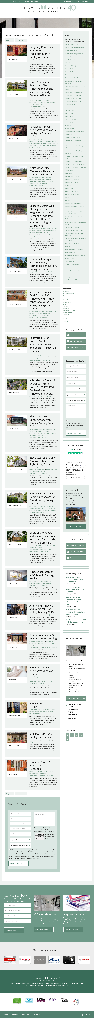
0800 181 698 (72, 718)
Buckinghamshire (68, 294)
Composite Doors (51, 709)
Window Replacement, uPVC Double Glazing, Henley (42, 575)
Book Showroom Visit (42, 929)
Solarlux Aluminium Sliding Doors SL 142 (40, 551)
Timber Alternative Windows (50, 143)
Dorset (65, 296)
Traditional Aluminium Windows (42, 237)
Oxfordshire (67, 312)
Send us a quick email (76, 347)
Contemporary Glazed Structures (75, 86)
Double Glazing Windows (36, 102)
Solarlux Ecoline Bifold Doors (37, 106)
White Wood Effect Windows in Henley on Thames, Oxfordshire (42, 171)
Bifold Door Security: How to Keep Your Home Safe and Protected (75, 579)
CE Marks (6, 1014)
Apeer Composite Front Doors (37, 60)
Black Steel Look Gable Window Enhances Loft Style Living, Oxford (42, 461)
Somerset (66, 315)
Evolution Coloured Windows (37, 141)
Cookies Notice (14, 1014)
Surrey (65, 317)
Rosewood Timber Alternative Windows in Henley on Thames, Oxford (42, 131)
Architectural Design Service (74, 54)
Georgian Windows (45, 179)
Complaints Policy (25, 1014)
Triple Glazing (33, 239)
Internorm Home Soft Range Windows (74, 152)
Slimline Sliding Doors (35, 358)
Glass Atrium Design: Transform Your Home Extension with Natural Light (74, 600)
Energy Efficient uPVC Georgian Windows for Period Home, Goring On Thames (42, 498)
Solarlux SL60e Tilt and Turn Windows (74, 234)
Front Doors (49, 62)
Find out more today (75, 526)
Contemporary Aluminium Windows (38, 100)
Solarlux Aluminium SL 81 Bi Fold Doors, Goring (43, 636)
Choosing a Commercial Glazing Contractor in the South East (75, 589)
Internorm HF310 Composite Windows (46, 230)
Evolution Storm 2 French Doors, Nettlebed (39, 765)
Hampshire (66, 300)
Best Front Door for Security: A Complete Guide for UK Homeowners (75, 612)
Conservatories (33, 429)
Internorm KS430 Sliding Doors (75, 164)
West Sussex (66, 319)
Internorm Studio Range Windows (38, 232)
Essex (64, 298)
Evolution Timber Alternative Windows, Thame (41, 671)
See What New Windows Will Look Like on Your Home (76, 621)
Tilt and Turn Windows (72, 243)
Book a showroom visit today (76, 698)
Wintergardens (69, 277)
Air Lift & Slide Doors (34, 740)
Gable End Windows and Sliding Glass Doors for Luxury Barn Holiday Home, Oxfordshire (43, 537)
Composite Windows (35, 228)
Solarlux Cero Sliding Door (36, 104)
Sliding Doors (45, 435)
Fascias (67, 107)
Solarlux (52, 102)
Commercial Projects (46, 615)
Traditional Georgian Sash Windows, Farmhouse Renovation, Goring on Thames (43, 264)
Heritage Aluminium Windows (49, 228)
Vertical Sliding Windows (72, 265)
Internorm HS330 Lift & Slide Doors (74, 157)
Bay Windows (33, 177)
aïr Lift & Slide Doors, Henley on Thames (41, 735)
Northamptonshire (69, 310)
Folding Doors (33, 643)
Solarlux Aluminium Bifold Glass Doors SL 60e (75, 208)
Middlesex (66, 308)
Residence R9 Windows (72, 179)
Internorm (32, 230)
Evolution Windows (51, 141)
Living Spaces (47, 433)
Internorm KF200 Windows (73, 161)
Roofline (68, 185)
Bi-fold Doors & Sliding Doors (37, 641)
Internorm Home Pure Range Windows (74, 147)
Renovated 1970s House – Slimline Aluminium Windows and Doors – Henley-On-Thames (43, 344)
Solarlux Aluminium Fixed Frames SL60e (40, 549)
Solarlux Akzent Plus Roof (73, 203)
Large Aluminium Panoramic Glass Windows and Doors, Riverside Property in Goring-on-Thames (41, 88)
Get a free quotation (76, 341)
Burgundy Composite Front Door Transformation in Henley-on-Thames (41, 52)
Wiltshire (66, 321)
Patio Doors (47, 102)
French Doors (49, 771)
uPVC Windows (34, 145)
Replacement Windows (35, 143)
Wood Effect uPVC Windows (36, 148)
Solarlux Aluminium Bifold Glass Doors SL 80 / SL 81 (43, 647)
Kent (64, 304)
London (65, 306)
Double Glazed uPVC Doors (73, 92)
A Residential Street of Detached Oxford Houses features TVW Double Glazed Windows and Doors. (42, 387)
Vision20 (48, 360)
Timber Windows (51, 272)
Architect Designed (34, 98)
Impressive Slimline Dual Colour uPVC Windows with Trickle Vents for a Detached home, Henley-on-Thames (41, 300)
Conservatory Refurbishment (47, 429)
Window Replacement (45, 145)
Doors (67, 89)
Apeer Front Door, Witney (39, 705)
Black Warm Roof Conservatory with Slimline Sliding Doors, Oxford (42, 421)
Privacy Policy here (20, 899)
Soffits (67, 197)
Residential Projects (48, 235)
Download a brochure (77, 335)
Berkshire (66, 291)
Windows (53, 145)
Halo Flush (54, 311)
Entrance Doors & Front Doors (37, 62)
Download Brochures (71, 929)
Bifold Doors (49, 641)
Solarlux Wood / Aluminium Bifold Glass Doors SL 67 (75, 239)
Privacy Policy (70, 423)
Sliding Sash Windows (35, 272)
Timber (44, 272)
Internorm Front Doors (72, 138)
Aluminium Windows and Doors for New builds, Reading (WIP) (41, 609)
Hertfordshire (67, 302)
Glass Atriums (69, 122)
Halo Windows (33, 313)
